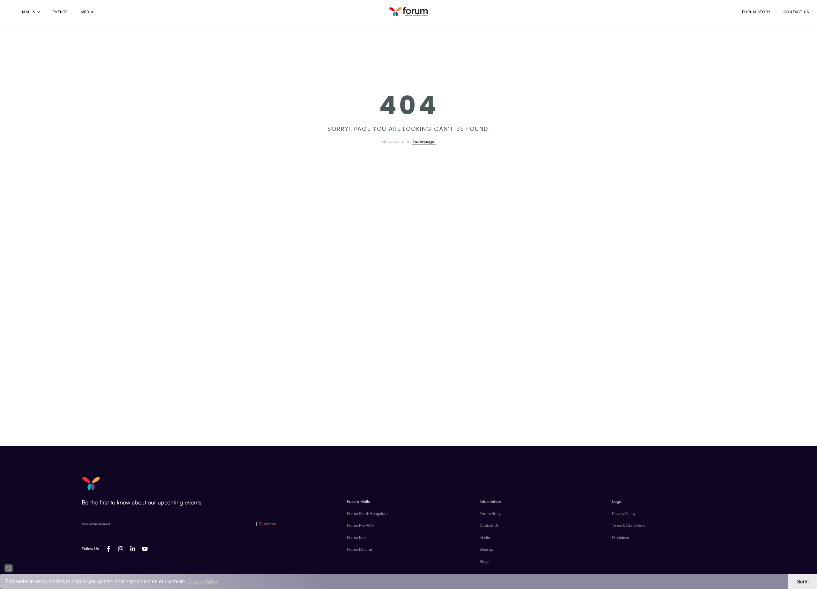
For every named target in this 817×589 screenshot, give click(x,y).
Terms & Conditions (628, 525)
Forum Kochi (358, 537)
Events (60, 12)
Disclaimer (620, 537)
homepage (423, 141)
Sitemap (486, 549)
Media (87, 12)
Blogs (484, 561)
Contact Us (796, 12)
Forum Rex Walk (360, 525)
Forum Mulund (359, 549)
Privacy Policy (623, 513)
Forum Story (756, 12)
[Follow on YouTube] (145, 549)
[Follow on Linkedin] (133, 549)
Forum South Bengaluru (367, 513)
